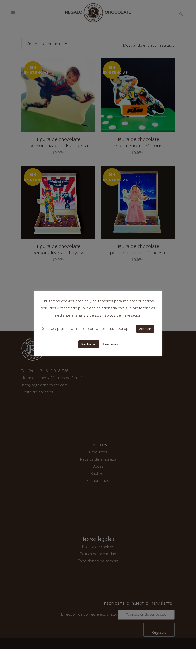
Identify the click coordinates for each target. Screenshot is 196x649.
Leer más (110, 344)
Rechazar (88, 344)
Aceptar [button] (145, 328)
